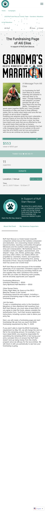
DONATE (22, 171)
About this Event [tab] (10, 226)
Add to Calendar (36, 179)
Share (33, 28)
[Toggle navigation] (41, 4)
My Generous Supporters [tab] (29, 226)
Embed (41, 28)
